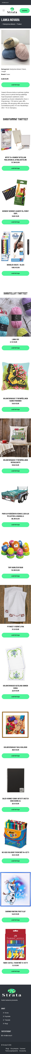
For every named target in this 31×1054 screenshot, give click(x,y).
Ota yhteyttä (14, 1049)
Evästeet (22, 1049)
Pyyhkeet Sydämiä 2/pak (15, 626)
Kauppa (24, 10)
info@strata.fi (5, 2)
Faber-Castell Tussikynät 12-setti (15, 963)
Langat (3, 71)
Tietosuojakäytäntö (11, 1051)
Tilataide (7, 1020)
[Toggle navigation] (3, 10)
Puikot (19, 24)
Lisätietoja (15, 85)
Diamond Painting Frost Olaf (15, 911)
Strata (7, 1013)
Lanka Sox (15, 339)
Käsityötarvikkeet (9, 24)
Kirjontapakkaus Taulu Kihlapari (15, 747)
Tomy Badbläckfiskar (15, 567)
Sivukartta (22, 1051)
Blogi (6, 1023)
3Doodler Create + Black (15, 265)
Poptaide (7, 1016)
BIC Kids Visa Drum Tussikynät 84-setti (15, 852)
